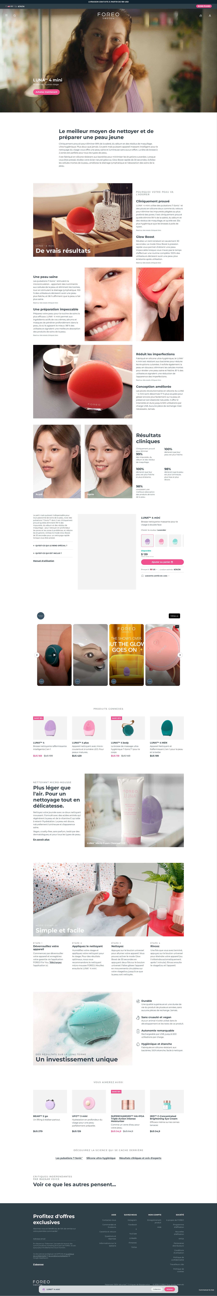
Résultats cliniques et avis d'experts (140, 1158)
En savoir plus (41, 839)
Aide (159, 1227)
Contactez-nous (109, 1220)
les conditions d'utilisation (58, 1256)
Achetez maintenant (46, 92)
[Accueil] (108, 16)
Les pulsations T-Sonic (69, 1158)
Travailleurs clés (177, 1264)
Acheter (170, 1289)
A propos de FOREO (175, 1220)
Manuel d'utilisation (43, 561)
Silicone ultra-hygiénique (101, 1158)
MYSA (181, 1239)
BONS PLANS (204, 6)
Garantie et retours (107, 1232)
